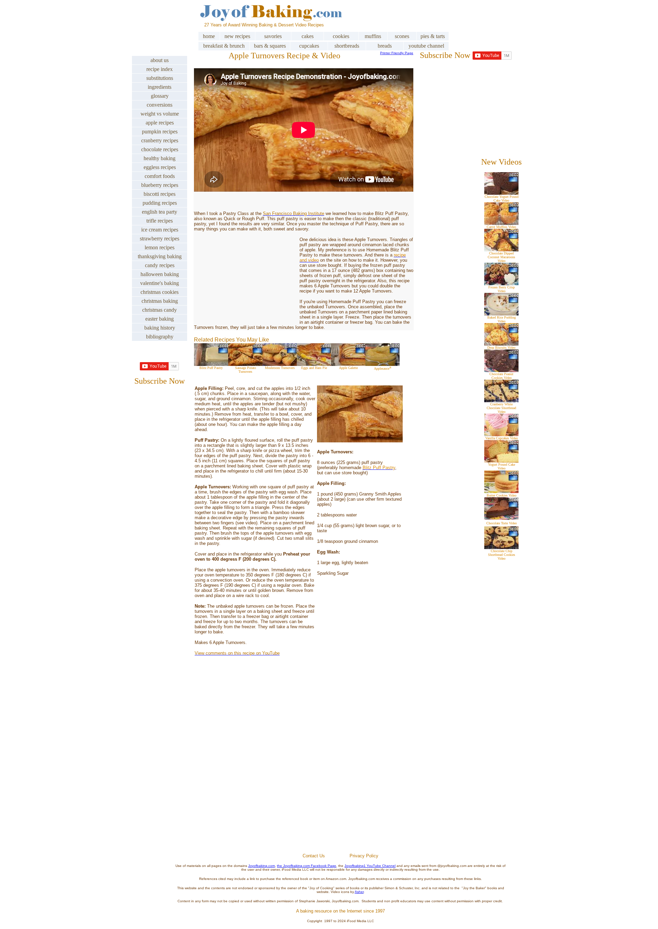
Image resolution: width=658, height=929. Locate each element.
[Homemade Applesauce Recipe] (382, 364)
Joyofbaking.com (261, 866)
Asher (359, 892)
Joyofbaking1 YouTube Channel (369, 866)
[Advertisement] (340, 770)
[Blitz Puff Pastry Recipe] (211, 364)
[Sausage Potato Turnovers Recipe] (245, 364)
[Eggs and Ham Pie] (314, 364)
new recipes (237, 36)
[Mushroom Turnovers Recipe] (280, 364)
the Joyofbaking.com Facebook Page (306, 866)
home (209, 36)
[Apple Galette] (348, 364)
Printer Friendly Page (396, 53)
